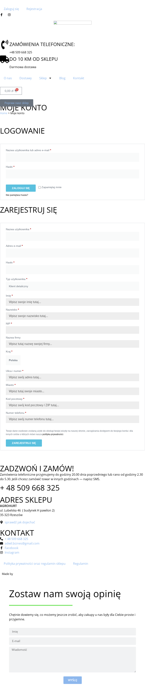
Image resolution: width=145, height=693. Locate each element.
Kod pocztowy (15, 398)
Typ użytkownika (16, 279)
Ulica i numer (14, 370)
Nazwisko (12, 309)
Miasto (10, 384)
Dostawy (25, 78)
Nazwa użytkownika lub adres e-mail (35, 150)
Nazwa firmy (13, 337)
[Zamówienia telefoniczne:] (4, 44)
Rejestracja (34, 9)
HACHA (18, 574)
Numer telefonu (16, 412)
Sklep (43, 78)
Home (3, 113)
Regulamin (80, 563)
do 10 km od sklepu (33, 59)
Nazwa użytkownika (25, 229)
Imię (9, 295)
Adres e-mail (21, 245)
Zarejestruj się (24, 443)
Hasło (17, 166)
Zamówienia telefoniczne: (42, 44)
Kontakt (78, 78)
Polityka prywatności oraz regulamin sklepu (35, 563)
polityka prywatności (52, 434)
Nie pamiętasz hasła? (17, 195)
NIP (9, 323)
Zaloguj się (11, 9)
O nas (8, 78)
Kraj (9, 351)
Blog (62, 78)
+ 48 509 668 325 (30, 487)
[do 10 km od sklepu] (4, 59)
